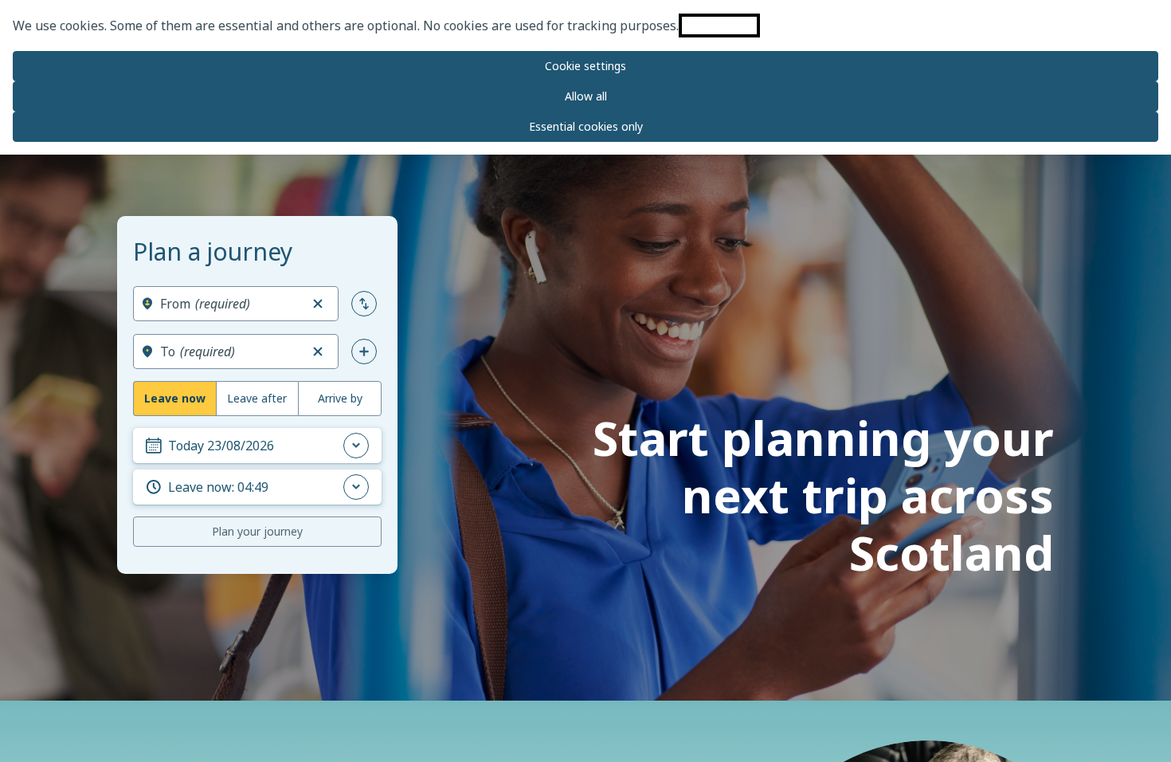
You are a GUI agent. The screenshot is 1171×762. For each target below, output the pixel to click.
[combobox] (230, 303)
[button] (318, 303)
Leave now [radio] (175, 398)
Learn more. (719, 25)
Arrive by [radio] (340, 398)
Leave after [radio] (257, 398)
